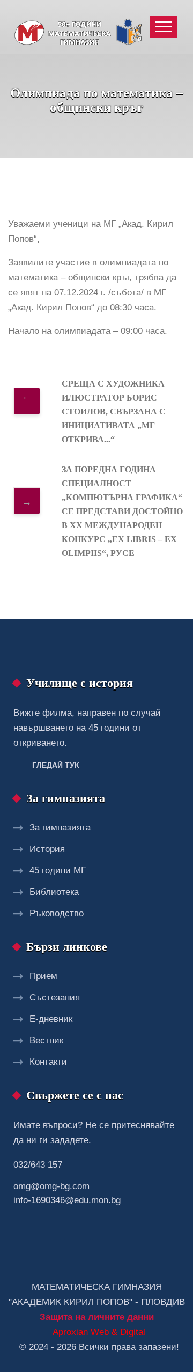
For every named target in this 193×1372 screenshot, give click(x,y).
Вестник (46, 1040)
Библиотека (54, 892)
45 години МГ (57, 870)
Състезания (54, 997)
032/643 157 (37, 1165)
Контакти (48, 1062)
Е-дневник (50, 1019)
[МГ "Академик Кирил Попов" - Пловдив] (80, 27)
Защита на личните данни (97, 1317)
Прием (43, 976)
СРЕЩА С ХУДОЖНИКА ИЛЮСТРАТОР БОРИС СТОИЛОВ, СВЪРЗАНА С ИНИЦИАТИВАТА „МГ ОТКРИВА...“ (114, 411)
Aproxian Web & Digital (99, 1332)
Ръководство (56, 913)
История (47, 849)
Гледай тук (55, 765)
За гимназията (60, 827)
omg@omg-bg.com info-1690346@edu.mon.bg (67, 1193)
